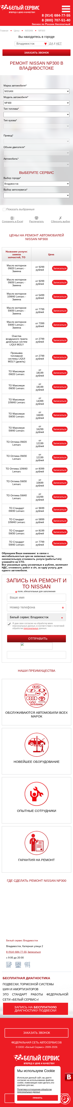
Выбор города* (12, 178)
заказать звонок (36, 52)
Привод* (8, 135)
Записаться (59, 268)
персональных (31, 628)
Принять (37, 1098)
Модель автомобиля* (16, 97)
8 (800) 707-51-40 (56, 20)
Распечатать (36, 221)
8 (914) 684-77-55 (56, 15)
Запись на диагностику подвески (35, 1008)
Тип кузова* (10, 120)
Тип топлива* (11, 108)
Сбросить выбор (60, 221)
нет (59, 43)
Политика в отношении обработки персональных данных (34, 1090)
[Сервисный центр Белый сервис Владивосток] (36, 617)
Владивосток (25, 43)
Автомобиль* (11, 158)
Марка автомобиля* (15, 85)
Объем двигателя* (14, 147)
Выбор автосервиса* (15, 189)
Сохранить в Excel (12, 221)
